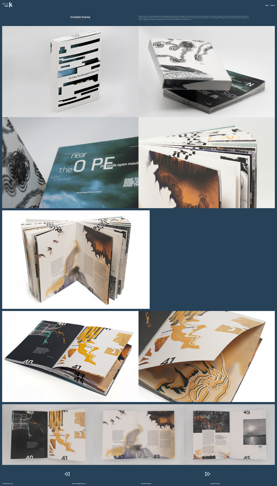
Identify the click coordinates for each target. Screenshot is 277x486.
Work (267, 5)
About (273, 5)
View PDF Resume (215, 483)
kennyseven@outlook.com (79, 483)
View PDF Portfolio (146, 483)
